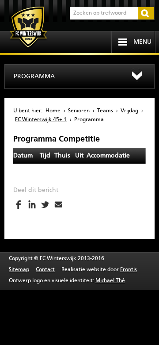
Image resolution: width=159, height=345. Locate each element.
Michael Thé (110, 281)
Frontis (128, 269)
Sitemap (19, 269)
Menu (142, 42)
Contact (45, 269)
